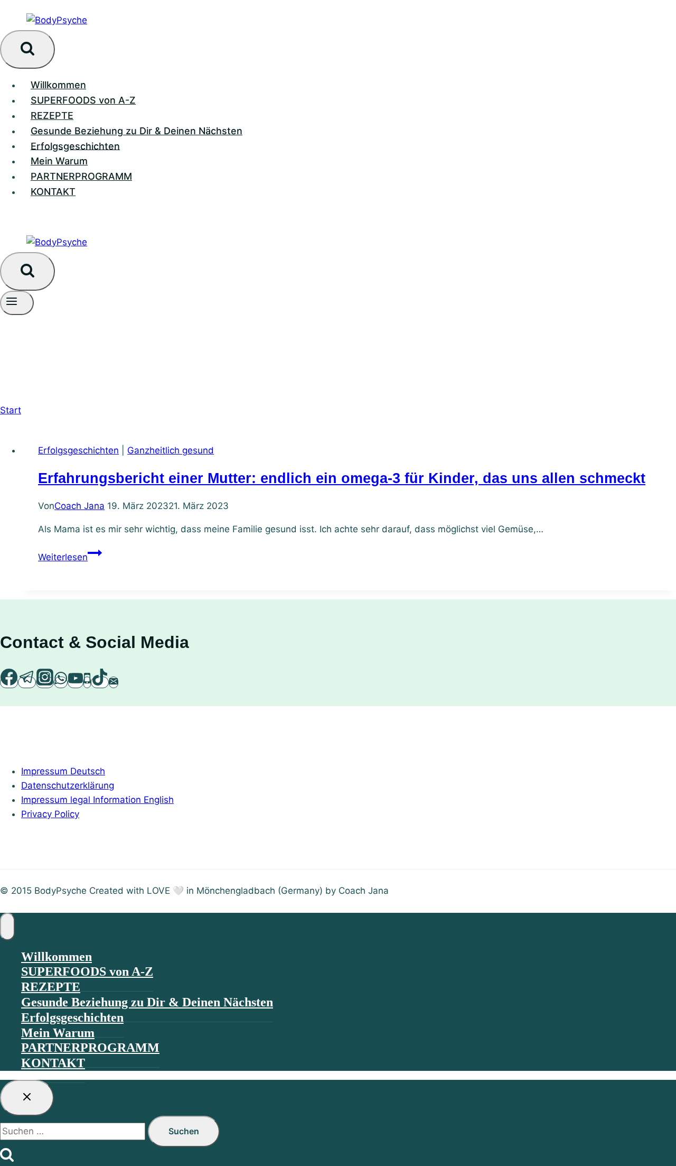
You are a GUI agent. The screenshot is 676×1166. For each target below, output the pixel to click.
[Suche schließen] (27, 1098)
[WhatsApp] (61, 682)
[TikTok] (100, 682)
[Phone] (87, 682)
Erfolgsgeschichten (75, 145)
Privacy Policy (50, 814)
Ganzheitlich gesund (170, 450)
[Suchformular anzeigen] (27, 49)
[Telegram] (27, 682)
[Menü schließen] (7, 926)
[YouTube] (75, 682)
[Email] (113, 682)
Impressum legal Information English (97, 799)
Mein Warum (59, 160)
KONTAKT (53, 191)
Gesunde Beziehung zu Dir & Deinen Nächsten (136, 130)
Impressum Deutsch (63, 771)
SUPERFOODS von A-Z (83, 100)
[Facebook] (9, 682)
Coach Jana (79, 506)
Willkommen (58, 84)
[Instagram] (45, 682)
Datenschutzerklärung (67, 785)
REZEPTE (52, 115)
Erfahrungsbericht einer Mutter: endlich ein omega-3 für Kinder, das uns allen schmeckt (341, 478)
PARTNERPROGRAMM (81, 176)
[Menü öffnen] (17, 303)
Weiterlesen (70, 557)
